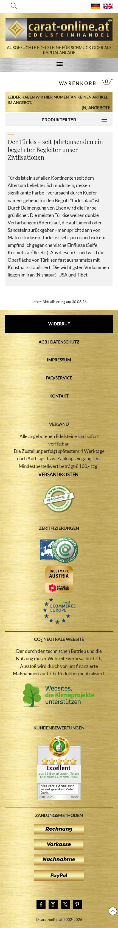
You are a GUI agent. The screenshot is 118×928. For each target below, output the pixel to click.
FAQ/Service (59, 377)
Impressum (59, 359)
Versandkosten (58, 474)
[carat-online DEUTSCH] (95, 7)
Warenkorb (78, 83)
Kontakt (58, 395)
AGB (43, 341)
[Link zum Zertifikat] (59, 798)
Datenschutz (64, 341)
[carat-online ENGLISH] (108, 7)
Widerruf (59, 323)
